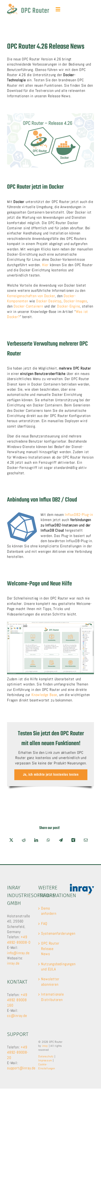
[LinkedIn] (36, 840)
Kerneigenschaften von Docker (31, 295)
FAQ (44, 923)
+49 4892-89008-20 (17, 1052)
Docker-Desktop (49, 301)
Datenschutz (46, 1056)
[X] (11, 840)
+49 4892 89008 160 (17, 1000)
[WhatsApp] (48, 840)
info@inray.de (18, 952)
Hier (45, 264)
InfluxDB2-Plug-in (79, 514)
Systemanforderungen (50, 933)
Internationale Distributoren (50, 997)
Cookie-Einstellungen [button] (46, 1066)
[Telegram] (61, 840)
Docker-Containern (28, 306)
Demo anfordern (48, 911)
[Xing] (73, 840)
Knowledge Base (44, 694)
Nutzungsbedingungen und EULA (50, 966)
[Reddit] (23, 840)
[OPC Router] (28, 5)
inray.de (13, 963)
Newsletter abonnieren (50, 982)
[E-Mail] (86, 840)
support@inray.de (21, 1068)
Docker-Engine (68, 306)
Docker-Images (75, 301)
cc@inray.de (17, 1015)
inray (45, 1046)
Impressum (45, 1060)
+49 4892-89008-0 (19, 939)
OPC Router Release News (50, 948)
